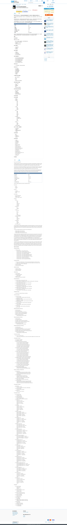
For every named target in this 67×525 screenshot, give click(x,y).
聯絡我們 (24, 516)
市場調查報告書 (16, 4)
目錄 (19, 13)
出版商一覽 (14, 515)
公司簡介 (24, 515)
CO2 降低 (22, 4)
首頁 (14, 4)
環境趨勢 (25, 4)
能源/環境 (20, 4)
